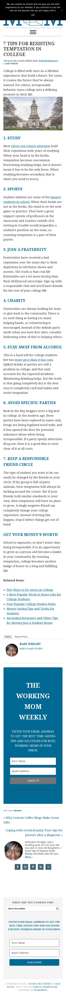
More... (29, 856)
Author (8, 636)
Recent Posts (21, 636)
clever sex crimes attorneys (30, 146)
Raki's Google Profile (31, 648)
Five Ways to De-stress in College (30, 590)
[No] (62, 10)
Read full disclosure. (48, 61)
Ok (33, 15)
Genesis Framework (45, 987)
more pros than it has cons (34, 359)
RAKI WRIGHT (30, 644)
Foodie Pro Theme (40, 984)
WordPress (40, 990)
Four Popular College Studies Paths (31, 604)
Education (17, 811)
